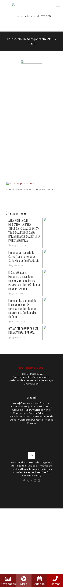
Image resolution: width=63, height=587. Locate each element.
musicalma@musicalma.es (35, 377)
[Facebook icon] (24, 480)
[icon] (39, 480)
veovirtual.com (31, 475)
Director (44, 403)
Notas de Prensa (33, 416)
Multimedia (24, 419)
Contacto (37, 419)
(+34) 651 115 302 (34, 373)
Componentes (19, 406)
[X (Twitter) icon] (28, 480)
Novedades (15, 416)
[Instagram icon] (35, 480)
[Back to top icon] (31, 455)
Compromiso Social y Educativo (31, 413)
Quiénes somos (29, 403)
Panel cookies (32, 472)
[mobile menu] (58, 5)
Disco (13, 419)
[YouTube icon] (31, 480)
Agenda (48, 416)
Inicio (16, 403)
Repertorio (43, 409)
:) (40, 475)
